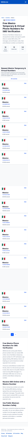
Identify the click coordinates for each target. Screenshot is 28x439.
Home (3, 17)
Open (7, 436)
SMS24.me (4, 2)
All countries (14, 78)
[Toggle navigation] (25, 2)
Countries (8, 17)
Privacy (3, 433)
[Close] (25, 431)
